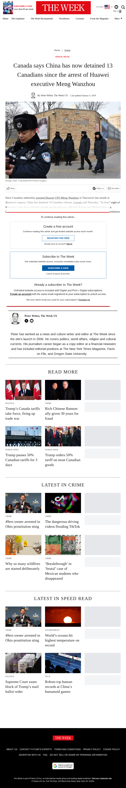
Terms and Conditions (67, 749)
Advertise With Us (30, 755)
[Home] (5, 19)
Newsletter (115, 188)
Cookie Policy (111, 749)
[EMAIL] (32, 321)
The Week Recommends (42, 19)
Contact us (84, 299)
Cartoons (80, 19)
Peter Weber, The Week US (54, 95)
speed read (62, 57)
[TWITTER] (27, 321)
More (117, 19)
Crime (67, 50)
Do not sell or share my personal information (78, 755)
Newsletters (64, 19)
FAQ (45, 755)
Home (57, 50)
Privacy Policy (92, 749)
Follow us (100, 188)
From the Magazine (99, 19)
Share (12, 188)
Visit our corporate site (102, 778)
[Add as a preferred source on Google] (63, 766)
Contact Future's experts (36, 749)
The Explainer (18, 19)
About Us (11, 749)
